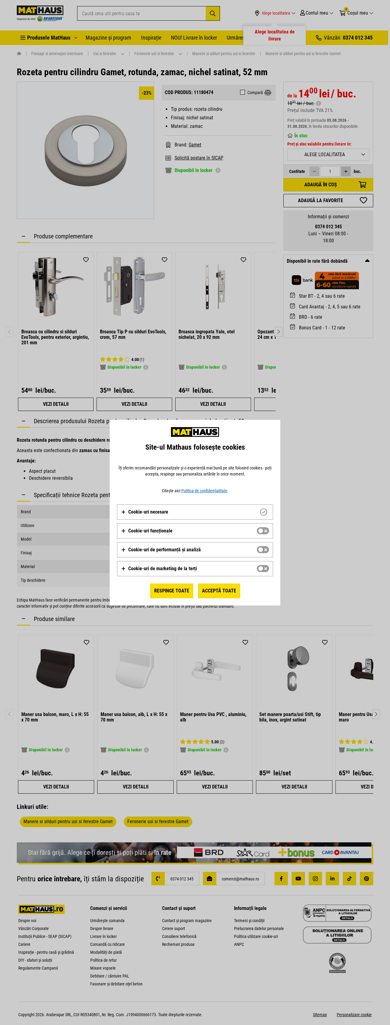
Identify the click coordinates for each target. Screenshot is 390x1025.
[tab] (195, 512)
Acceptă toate (219, 591)
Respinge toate (171, 591)
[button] (144, 512)
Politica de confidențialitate (204, 490)
